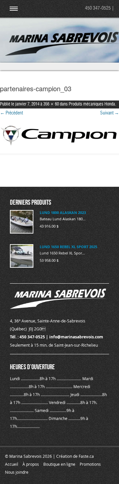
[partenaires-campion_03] (59, 136)
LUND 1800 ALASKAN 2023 (63, 212)
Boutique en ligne (59, 464)
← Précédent (11, 113)
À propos (30, 464)
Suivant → (109, 113)
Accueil (11, 464)
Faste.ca (86, 456)
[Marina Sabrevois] (62, 54)
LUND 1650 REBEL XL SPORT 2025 (68, 246)
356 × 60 (51, 104)
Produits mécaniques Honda (92, 104)
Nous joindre (16, 472)
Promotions (90, 464)
